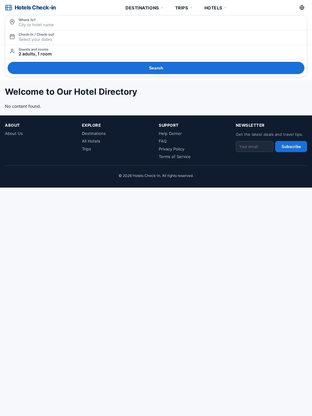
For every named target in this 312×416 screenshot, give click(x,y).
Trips (181, 7)
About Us (14, 133)
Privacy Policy (171, 148)
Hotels (213, 7)
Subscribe (291, 146)
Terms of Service (175, 156)
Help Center (170, 133)
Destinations (142, 7)
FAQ (163, 141)
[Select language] (302, 7)
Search (156, 67)
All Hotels (91, 141)
